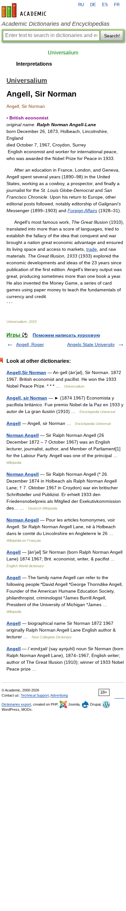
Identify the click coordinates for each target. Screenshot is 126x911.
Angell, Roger (30, 344)
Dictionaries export (16, 704)
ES (105, 5)
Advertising (59, 695)
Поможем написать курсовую (66, 335)
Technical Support (35, 695)
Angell (13, 423)
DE (93, 5)
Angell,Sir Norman (26, 372)
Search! (112, 35)
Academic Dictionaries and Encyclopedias (56, 24)
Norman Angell (22, 435)
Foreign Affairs (82, 210)
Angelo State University (91, 344)
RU (81, 5)
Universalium (63, 52)
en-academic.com (25, 10)
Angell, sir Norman (26, 397)
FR (117, 5)
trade (91, 249)
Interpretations (34, 64)
